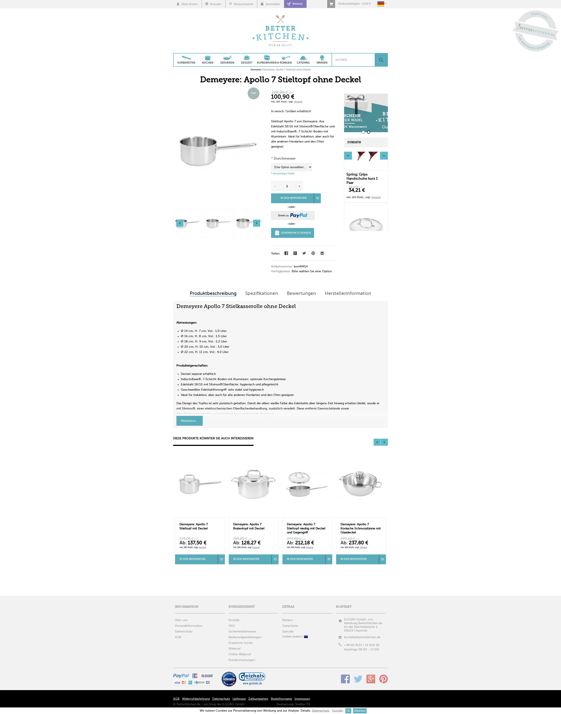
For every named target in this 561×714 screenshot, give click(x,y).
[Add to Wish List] (317, 198)
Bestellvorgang (281, 698)
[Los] (381, 59)
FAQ (232, 625)
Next (384, 156)
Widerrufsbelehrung (196, 698)
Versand (298, 102)
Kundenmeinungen (242, 660)
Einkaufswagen (349, 3)
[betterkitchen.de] (280, 15)
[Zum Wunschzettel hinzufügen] (221, 559)
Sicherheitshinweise (242, 631)
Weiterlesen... (189, 420)
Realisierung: (285, 704)
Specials (288, 631)
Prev (348, 156)
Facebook (345, 679)
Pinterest (383, 679)
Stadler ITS (302, 704)
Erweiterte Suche (241, 643)
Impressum (302, 698)
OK (348, 710)
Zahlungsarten (258, 698)
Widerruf (235, 648)
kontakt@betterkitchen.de (362, 637)
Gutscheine (290, 625)
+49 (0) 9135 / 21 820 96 (361, 645)
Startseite (255, 70)
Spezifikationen (261, 293)
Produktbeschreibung (213, 293)
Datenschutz (221, 698)
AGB (176, 698)
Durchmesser (283, 158)
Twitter (358, 679)
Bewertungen (301, 293)
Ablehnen (360, 710)
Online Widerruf (240, 654)
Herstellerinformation (348, 293)
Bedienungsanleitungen (245, 637)
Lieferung (239, 698)
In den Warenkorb (293, 198)
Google (370, 679)
